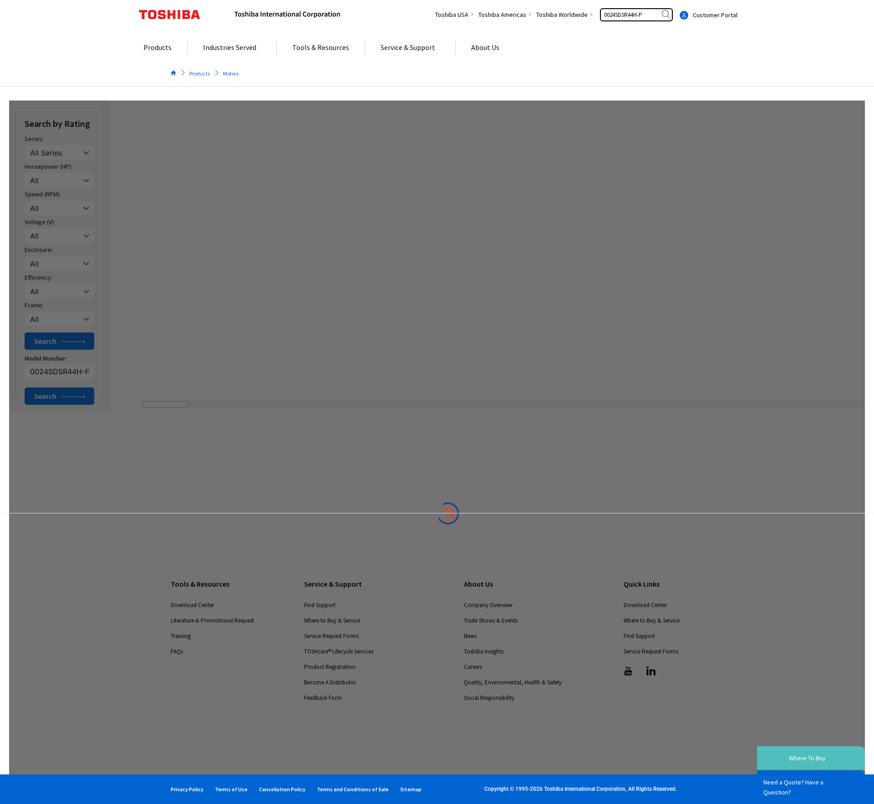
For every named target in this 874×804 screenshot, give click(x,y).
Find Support (319, 605)
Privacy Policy (187, 789)
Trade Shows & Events (491, 620)
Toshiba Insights (483, 651)
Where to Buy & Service (332, 620)
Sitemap (411, 789)
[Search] (667, 14)
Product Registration (330, 667)
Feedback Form (323, 698)
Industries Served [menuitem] (229, 47)
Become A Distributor (330, 682)
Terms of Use (231, 789)
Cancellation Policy (282, 789)
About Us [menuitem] (485, 47)
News (470, 636)
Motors (231, 73)
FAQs (177, 651)
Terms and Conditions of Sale (353, 789)
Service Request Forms (331, 636)
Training (181, 636)
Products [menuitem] (157, 47)
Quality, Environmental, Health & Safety (513, 682)
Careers (473, 667)
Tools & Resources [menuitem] (320, 47)
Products (199, 73)
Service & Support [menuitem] (408, 47)
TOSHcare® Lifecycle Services (338, 651)
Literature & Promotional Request (212, 620)
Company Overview (488, 605)
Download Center (192, 605)
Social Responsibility (489, 698)
